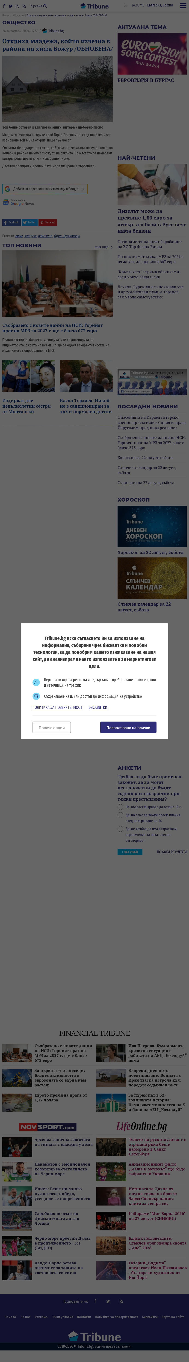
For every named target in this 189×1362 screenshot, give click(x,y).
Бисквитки (98, 707)
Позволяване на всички (128, 728)
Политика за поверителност (57, 707)
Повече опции (52, 728)
